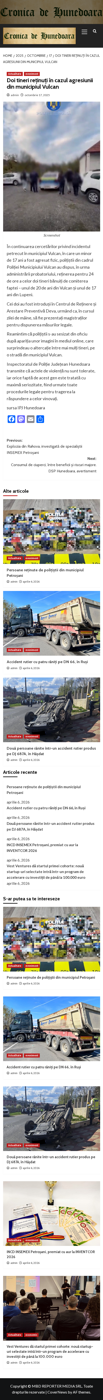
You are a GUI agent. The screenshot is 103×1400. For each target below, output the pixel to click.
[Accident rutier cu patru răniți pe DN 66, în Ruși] (51, 623)
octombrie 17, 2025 (37, 95)
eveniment (31, 73)
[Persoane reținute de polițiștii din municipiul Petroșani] (51, 531)
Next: (54, 464)
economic (31, 1334)
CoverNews (57, 1392)
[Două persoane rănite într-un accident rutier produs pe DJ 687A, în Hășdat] (51, 709)
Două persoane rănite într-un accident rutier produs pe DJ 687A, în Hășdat (50, 826)
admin (15, 95)
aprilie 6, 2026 (31, 581)
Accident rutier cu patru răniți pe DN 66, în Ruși (47, 662)
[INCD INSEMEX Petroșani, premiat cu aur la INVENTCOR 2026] (51, 1213)
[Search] (95, 31)
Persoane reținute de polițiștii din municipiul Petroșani (44, 790)
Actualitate (14, 73)
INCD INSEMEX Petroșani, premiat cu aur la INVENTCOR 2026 (42, 848)
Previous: (44, 446)
